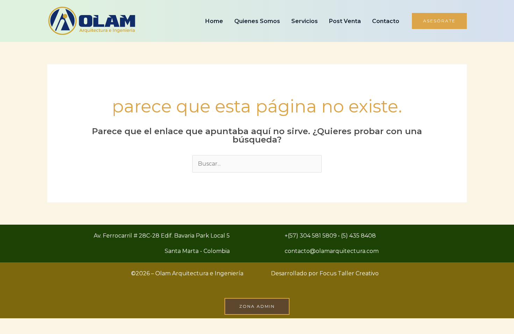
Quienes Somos (257, 21)
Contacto (385, 21)
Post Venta (345, 21)
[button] (439, 21)
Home (214, 21)
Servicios (304, 21)
